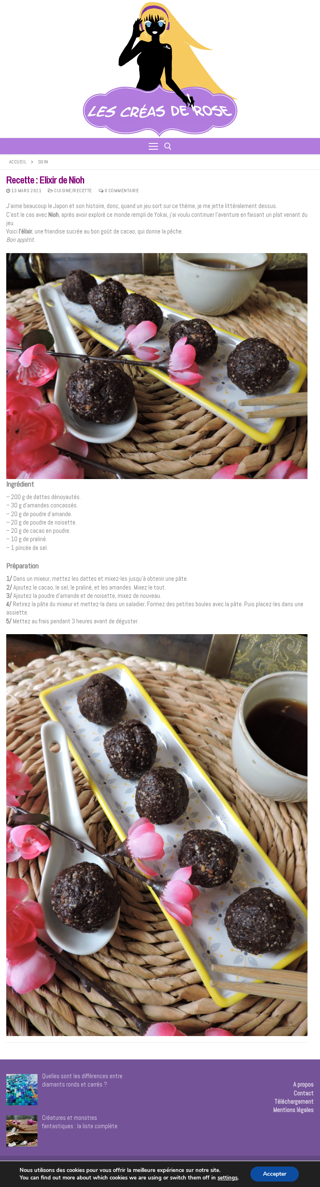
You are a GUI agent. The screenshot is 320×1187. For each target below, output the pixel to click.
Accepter (274, 1174)
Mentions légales (293, 1110)
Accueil (18, 162)
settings (228, 1178)
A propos (303, 1084)
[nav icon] (153, 146)
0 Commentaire (121, 190)
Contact (304, 1093)
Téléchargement (294, 1101)
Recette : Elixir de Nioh (45, 180)
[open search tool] (168, 146)
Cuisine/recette (72, 190)
